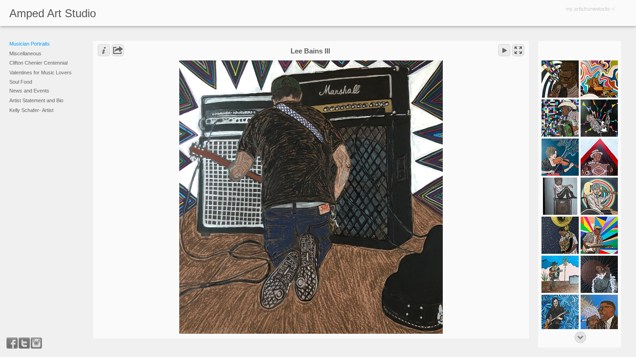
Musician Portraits (29, 43)
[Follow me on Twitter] (24, 343)
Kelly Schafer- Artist (31, 110)
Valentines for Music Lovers (40, 72)
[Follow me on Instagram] (36, 343)
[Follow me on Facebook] (12, 343)
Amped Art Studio (52, 13)
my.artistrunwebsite (588, 8)
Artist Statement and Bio (36, 100)
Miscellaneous (25, 53)
